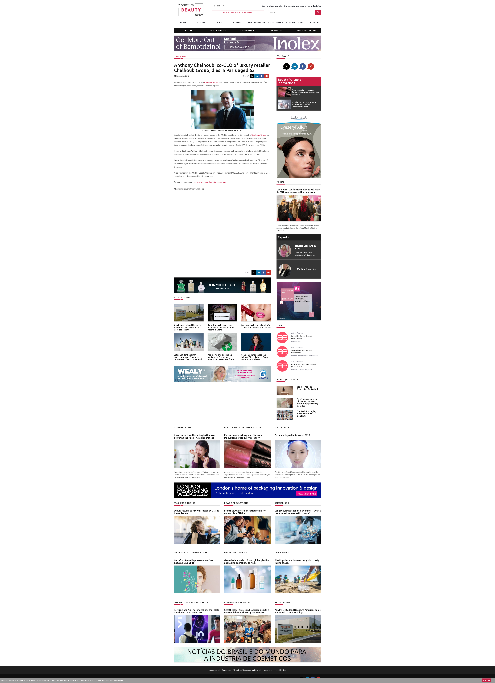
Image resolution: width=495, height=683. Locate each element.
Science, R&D (282, 503)
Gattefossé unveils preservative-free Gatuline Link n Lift (193, 561)
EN (218, 6)
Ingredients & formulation (190, 552)
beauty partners (256, 22)
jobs (219, 22)
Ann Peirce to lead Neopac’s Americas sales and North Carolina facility (187, 327)
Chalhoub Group (211, 82)
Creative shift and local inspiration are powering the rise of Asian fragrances (194, 436)
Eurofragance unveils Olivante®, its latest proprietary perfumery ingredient (307, 402)
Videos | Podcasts (295, 22)
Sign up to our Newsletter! (239, 13)
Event (313, 22)
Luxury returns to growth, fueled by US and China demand (196, 511)
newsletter (267, 670)
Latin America (247, 30)
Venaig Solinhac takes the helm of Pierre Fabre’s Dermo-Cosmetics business (255, 357)
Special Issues (283, 427)
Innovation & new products (191, 602)
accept (487, 680)
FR (213, 6)
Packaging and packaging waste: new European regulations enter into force (221, 357)
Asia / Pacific (277, 30)
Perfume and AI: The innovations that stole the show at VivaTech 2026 (196, 611)
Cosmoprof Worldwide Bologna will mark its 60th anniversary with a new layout (298, 190)
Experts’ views (182, 427)
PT (223, 6)
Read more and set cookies (113, 680)
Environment (283, 552)
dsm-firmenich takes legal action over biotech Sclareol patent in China (221, 327)
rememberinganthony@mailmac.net (210, 182)
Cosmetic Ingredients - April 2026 (292, 435)
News (200, 22)
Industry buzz (180, 57)
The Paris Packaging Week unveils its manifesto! (306, 413)
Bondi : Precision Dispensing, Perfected (307, 388)
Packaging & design (235, 552)
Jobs (279, 325)
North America (218, 30)
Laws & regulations (236, 503)
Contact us (226, 670)
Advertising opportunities (247, 670)
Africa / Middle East (306, 30)
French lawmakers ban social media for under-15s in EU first (245, 511)
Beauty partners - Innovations (290, 81)
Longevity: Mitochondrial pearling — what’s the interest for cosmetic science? (298, 511)
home (183, 22)
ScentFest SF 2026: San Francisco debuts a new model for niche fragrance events (246, 611)
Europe (188, 30)
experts (237, 22)
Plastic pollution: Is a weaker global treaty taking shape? (297, 561)
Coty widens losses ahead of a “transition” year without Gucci (256, 326)
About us (213, 670)
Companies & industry (237, 602)
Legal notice (281, 670)
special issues (274, 22)
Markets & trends (184, 503)
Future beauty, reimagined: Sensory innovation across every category (243, 436)
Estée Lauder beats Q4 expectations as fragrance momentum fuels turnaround (188, 357)
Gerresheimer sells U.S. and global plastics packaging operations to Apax (246, 561)
